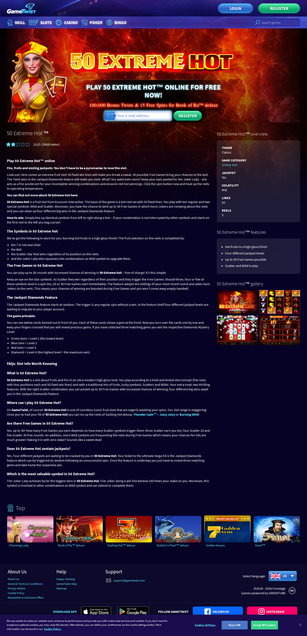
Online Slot (229, 165)
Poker (96, 22)
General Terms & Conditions (25, 584)
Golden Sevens (215, 545)
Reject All (234, 625)
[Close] (300, 625)
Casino (71, 22)
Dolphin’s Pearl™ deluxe (172, 545)
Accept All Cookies (264, 625)
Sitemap (61, 588)
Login (235, 8)
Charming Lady (19, 545)
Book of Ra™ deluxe (71, 545)
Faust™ (260, 545)
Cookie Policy (16, 593)
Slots (46, 22)
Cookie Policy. (52, 629)
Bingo (120, 22)
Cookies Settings (205, 625)
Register (279, 8)
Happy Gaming (65, 579)
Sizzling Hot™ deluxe (121, 545)
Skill (20, 22)
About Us (13, 579)
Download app (65, 611)
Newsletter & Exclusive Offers (26, 597)
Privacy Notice (16, 588)
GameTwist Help (66, 584)
